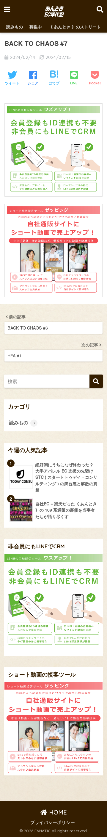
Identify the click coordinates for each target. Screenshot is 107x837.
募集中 (35, 27)
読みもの (14, 27)
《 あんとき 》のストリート (74, 27)
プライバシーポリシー (52, 822)
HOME (57, 812)
